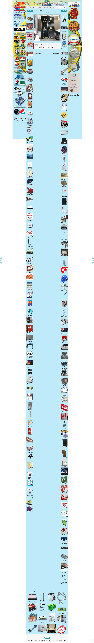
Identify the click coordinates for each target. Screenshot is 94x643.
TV (49, 640)
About (32, 640)
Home (29, 640)
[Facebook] (1, 258)
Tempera (60, 640)
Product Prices (37, 640)
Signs (36, 10)
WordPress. (65, 640)
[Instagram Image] (47, 27)
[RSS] (1, 263)
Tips (47, 640)
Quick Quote (43, 640)
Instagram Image (38, 53)
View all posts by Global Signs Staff (46, 47)
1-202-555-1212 (63, 578)
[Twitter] (1, 260)
